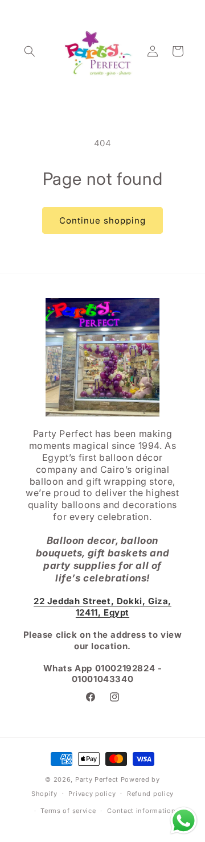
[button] (29, 51)
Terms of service (68, 811)
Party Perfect (96, 779)
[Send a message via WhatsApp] (183, 820)
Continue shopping (102, 220)
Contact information (141, 811)
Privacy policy (92, 794)
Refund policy (150, 794)
